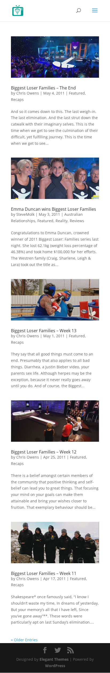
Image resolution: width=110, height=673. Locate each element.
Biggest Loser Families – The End (43, 88)
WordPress (55, 665)
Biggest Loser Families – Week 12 (43, 452)
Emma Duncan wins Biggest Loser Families (53, 209)
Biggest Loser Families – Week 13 (43, 331)
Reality (62, 220)
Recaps (17, 99)
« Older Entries (24, 639)
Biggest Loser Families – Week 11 (43, 573)
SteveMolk (25, 214)
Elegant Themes (54, 659)
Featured (77, 93)
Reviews (77, 220)
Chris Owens (27, 93)
